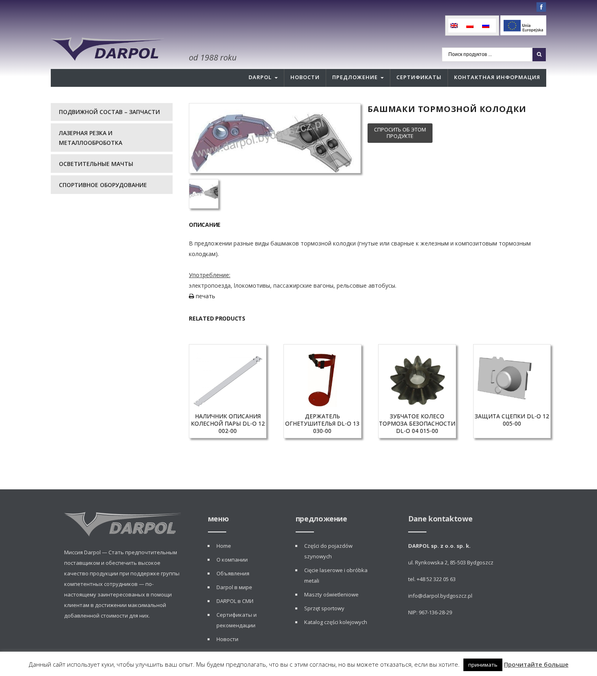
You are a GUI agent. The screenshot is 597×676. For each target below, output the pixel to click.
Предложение (355, 77)
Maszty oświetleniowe (331, 594)
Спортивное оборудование (103, 185)
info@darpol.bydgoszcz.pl (440, 595)
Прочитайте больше (536, 664)
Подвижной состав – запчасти (109, 112)
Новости (305, 77)
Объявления (232, 573)
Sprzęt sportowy (324, 608)
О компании (232, 559)
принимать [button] (483, 664)
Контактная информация (497, 77)
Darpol (260, 77)
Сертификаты (418, 77)
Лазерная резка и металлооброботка (90, 137)
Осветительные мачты (96, 164)
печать (204, 296)
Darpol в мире (234, 587)
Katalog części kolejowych (335, 622)
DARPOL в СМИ (234, 601)
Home (223, 545)
